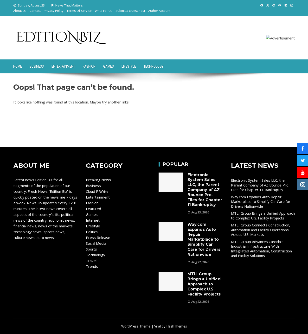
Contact (35, 10)
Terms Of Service (79, 10)
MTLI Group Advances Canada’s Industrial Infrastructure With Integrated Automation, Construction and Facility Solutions (261, 248)
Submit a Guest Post (130, 10)
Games (108, 66)
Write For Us (103, 10)
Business (37, 66)
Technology (153, 66)
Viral (157, 326)
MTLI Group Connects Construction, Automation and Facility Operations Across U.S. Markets (260, 230)
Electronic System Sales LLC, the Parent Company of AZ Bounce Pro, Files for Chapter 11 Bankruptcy (204, 190)
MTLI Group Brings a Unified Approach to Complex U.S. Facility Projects (204, 284)
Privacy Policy (54, 10)
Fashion (89, 66)
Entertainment (63, 66)
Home (17, 66)
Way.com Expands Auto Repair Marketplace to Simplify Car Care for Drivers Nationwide (203, 239)
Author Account (159, 10)
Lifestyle (129, 66)
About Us (19, 10)
